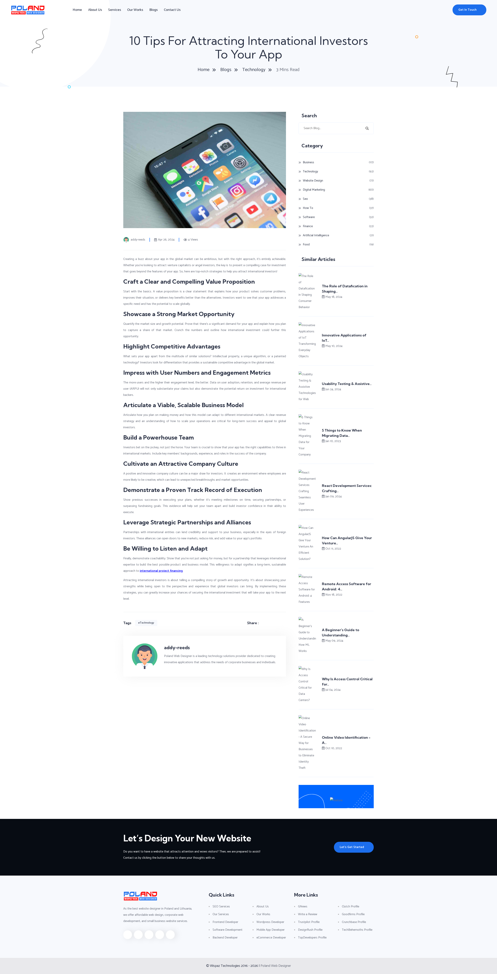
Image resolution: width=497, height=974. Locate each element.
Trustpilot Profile (309, 922)
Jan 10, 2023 (333, 441)
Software (309, 217)
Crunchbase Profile (354, 922)
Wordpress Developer (270, 922)
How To (308, 208)
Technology (253, 70)
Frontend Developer (225, 922)
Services (114, 10)
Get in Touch (467, 9)
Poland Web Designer (276, 966)
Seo (305, 199)
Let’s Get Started (352, 847)
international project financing (161, 570)
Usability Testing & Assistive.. (347, 383)
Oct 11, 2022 (333, 548)
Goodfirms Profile (353, 914)
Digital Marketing (314, 189)
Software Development (227, 929)
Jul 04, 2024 (333, 689)
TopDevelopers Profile (312, 937)
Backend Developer (225, 937)
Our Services (221, 914)
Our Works (135, 10)
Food (306, 244)
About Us (262, 906)
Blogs (153, 10)
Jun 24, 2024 (333, 389)
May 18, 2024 (333, 297)
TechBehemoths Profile (357, 929)
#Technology (146, 623)
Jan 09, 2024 (333, 496)
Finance (308, 226)
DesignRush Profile (310, 929)
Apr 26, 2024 (166, 240)
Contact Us (172, 10)
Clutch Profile (350, 906)
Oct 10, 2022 (333, 748)
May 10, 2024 (333, 346)
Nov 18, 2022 (333, 594)
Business (308, 162)
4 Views (193, 240)
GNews (302, 906)
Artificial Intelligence (316, 235)
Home (77, 10)
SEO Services (221, 906)
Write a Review (307, 914)
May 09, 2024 (334, 640)
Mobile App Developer (270, 929)
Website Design (313, 180)
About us (95, 10)
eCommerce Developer (271, 937)
